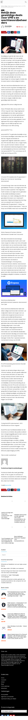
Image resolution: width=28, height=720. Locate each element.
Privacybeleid (4, 694)
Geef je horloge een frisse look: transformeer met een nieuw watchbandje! (7, 515)
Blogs (6, 6)
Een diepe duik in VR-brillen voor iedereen (12, 568)
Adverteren (4, 688)
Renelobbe (8, 26)
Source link (8, 485)
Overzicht (3, 680)
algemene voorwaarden (7, 696)
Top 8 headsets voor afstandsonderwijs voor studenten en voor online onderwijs (7, 541)
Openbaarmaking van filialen (8, 699)
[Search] (25, 2)
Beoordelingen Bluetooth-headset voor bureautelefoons (20, 539)
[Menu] (2, 2)
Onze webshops (5, 686)
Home (2, 6)
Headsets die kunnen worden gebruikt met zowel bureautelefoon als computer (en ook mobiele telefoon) (20, 518)
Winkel (2, 682)
